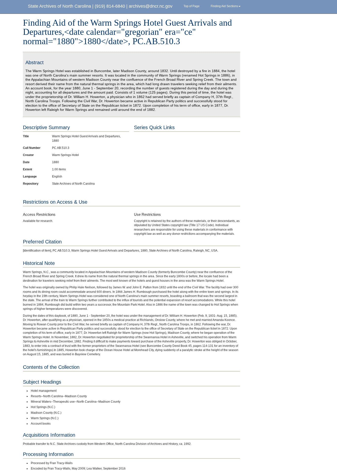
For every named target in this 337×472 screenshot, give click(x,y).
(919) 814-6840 (110, 6)
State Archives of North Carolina (59, 6)
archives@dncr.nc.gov (150, 6)
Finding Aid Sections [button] (224, 6)
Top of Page (192, 6)
